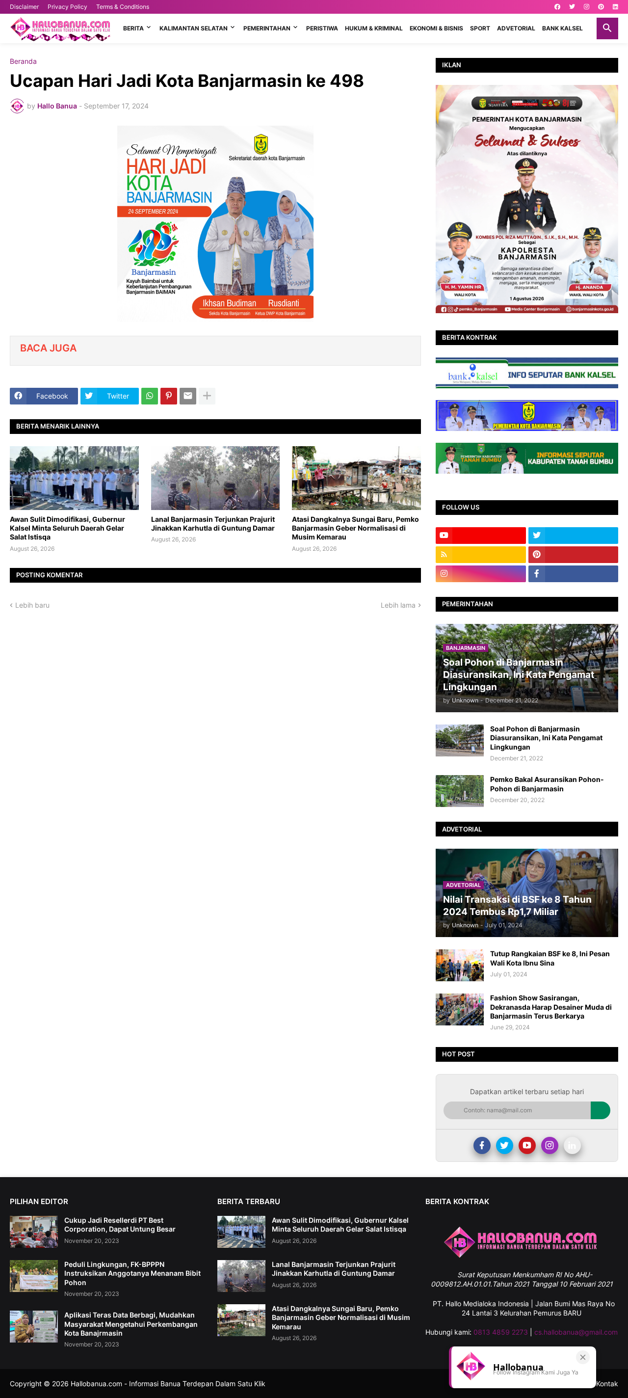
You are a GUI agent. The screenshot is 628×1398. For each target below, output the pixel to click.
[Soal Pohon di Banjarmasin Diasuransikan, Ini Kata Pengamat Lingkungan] (460, 740)
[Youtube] (527, 1145)
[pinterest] (601, 7)
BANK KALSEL (562, 28)
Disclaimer (24, 6)
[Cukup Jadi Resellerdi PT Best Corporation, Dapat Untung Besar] (34, 1232)
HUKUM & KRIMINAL (374, 28)
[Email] (188, 396)
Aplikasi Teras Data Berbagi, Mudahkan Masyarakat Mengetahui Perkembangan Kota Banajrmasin (131, 1324)
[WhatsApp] (149, 396)
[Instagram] (549, 1145)
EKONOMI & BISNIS (436, 28)
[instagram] (586, 7)
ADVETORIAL (516, 28)
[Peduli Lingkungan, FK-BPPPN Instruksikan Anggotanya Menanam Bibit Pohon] (34, 1276)
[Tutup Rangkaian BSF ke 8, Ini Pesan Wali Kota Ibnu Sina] (460, 965)
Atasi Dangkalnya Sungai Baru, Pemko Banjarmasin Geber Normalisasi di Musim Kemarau (355, 528)
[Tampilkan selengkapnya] (207, 396)
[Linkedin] (572, 1145)
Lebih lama (398, 605)
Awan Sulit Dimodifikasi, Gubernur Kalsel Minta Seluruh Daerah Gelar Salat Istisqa (67, 528)
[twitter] (572, 7)
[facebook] (557, 7)
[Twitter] (504, 1145)
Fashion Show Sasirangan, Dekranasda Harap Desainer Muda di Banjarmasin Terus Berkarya (551, 1007)
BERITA (133, 28)
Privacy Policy (67, 6)
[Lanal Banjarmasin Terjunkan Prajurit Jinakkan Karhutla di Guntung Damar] (215, 478)
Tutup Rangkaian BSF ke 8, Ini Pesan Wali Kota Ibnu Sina (550, 958)
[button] (607, 28)
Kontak (607, 1383)
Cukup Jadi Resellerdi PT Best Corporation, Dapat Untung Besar (120, 1224)
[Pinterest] (168, 396)
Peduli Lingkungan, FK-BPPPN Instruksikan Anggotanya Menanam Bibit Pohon (132, 1273)
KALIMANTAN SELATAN (193, 28)
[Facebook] (482, 1145)
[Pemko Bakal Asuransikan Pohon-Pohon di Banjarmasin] (460, 791)
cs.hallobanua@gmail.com (576, 1332)
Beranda (23, 61)
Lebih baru (32, 605)
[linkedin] (615, 7)
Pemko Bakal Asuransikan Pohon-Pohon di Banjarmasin (547, 783)
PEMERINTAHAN (266, 28)
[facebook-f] (573, 573)
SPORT (480, 28)
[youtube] (481, 535)
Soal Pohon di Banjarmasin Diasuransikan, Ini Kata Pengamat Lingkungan (546, 738)
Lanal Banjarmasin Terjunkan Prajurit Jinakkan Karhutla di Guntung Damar (213, 523)
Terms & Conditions (122, 6)
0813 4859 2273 (500, 1332)
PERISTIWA (322, 28)
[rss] (481, 554)
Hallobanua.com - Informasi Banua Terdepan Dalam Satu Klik (168, 1383)
